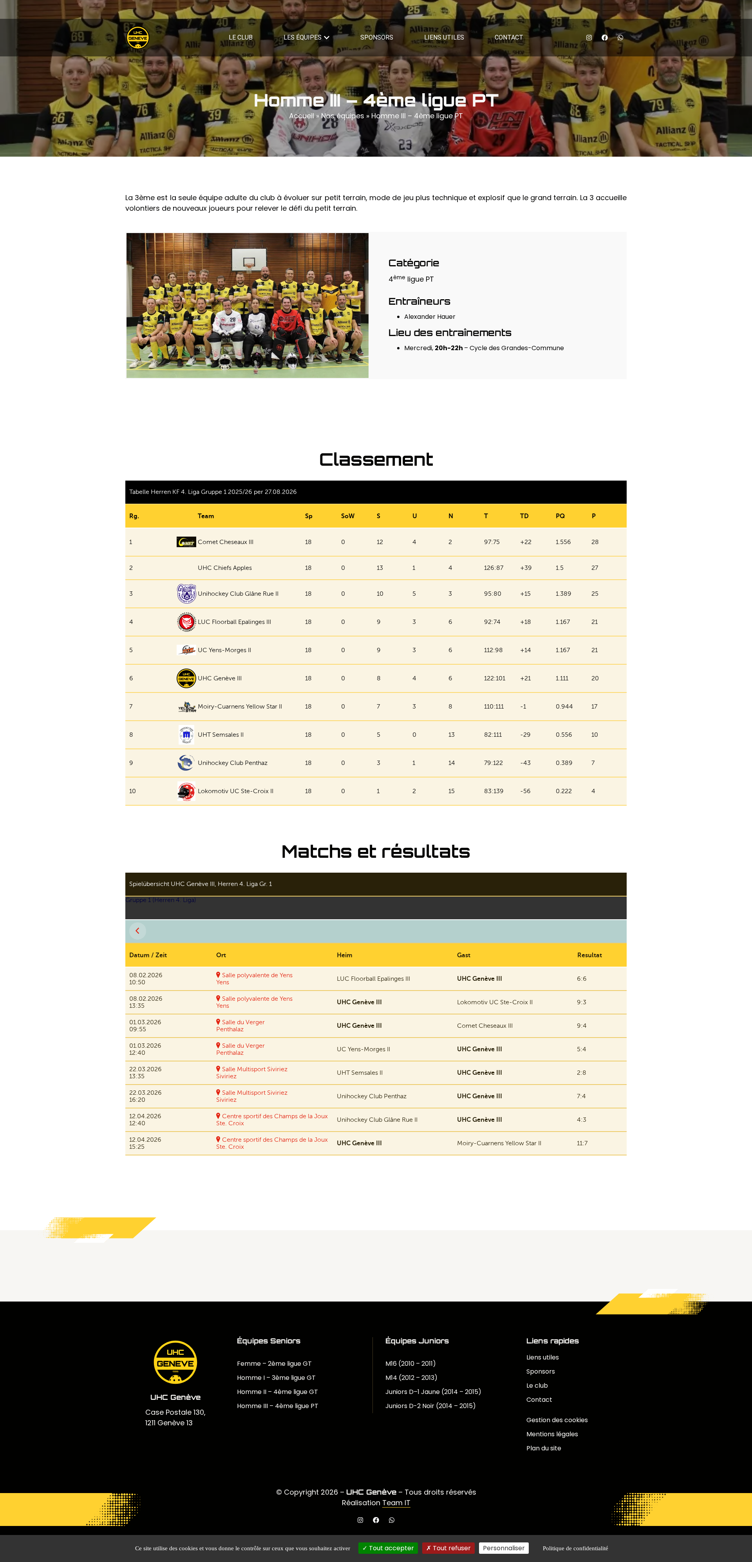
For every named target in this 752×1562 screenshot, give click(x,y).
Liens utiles (542, 1357)
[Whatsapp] (620, 37)
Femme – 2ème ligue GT (274, 1363)
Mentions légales (552, 1434)
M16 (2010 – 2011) (410, 1363)
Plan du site (543, 1448)
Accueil (301, 116)
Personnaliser (504, 1548)
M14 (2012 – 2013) (411, 1377)
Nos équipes (342, 116)
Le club (537, 1385)
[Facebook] (604, 37)
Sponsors (540, 1371)
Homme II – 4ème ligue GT (277, 1391)
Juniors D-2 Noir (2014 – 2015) (430, 1405)
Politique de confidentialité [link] (575, 1548)
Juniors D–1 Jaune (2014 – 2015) (433, 1391)
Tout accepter (390, 1548)
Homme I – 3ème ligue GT (276, 1377)
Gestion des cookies (557, 1420)
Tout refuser (451, 1548)
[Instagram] (589, 37)
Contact (539, 1399)
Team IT (396, 1503)
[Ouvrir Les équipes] (327, 37)
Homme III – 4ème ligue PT (277, 1405)
